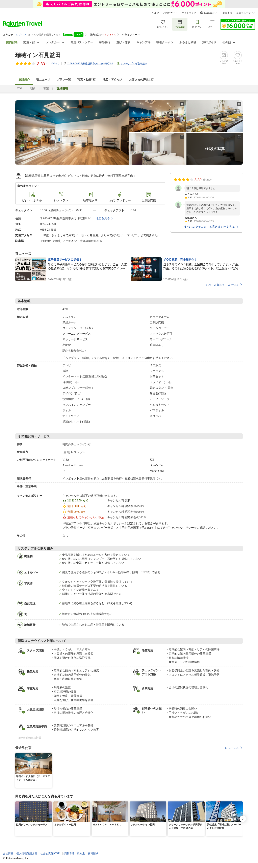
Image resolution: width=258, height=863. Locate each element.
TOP (19, 88)
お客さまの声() (141, 79)
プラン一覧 (64, 79)
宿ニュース (43, 79)
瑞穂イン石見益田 (38, 55)
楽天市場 (227, 12)
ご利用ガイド (170, 12)
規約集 (81, 853)
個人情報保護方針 (26, 853)
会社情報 (8, 853)
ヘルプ (155, 12)
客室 (46, 88)
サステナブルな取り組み (134, 63)
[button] (49, 755)
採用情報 (68, 853)
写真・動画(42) (86, 79)
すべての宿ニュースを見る (222, 285)
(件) (52, 63)
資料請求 (93, 853)
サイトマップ (189, 12)
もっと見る (232, 748)
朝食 (33, 88)
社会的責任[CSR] (50, 853)
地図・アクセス (113, 79)
